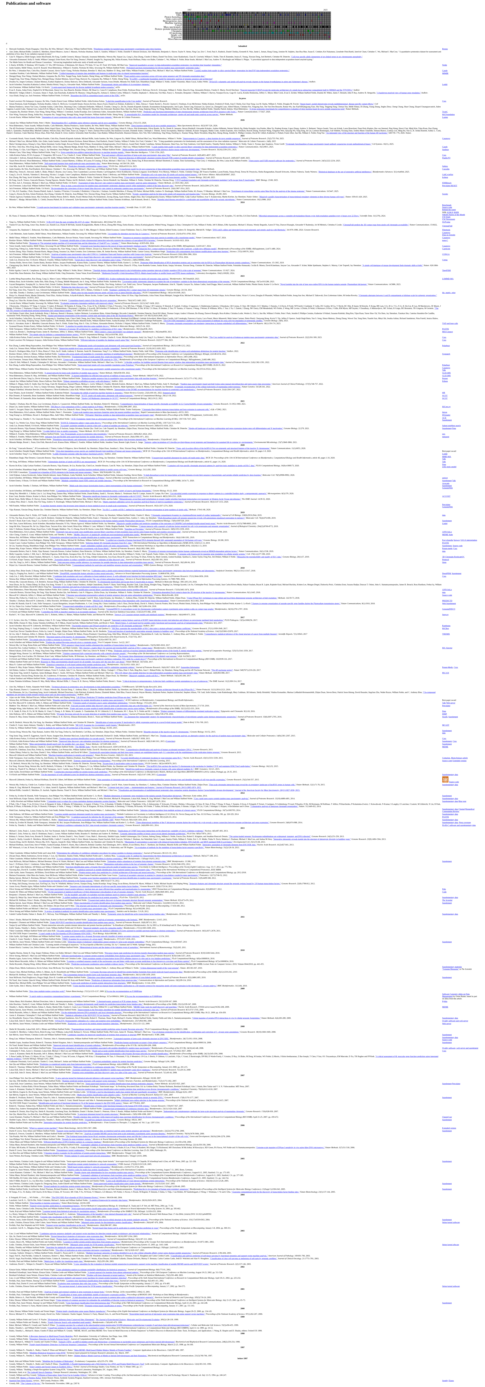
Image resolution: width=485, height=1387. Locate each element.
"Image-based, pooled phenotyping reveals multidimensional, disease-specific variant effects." (337, 104)
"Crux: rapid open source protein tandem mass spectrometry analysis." (221, 798)
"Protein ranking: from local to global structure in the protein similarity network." (116, 1220)
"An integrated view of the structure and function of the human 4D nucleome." (356, 133)
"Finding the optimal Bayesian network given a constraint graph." (71, 642)
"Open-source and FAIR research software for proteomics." (272, 161)
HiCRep (445, 628)
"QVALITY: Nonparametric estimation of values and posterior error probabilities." (88, 1021)
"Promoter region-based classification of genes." (103, 1306)
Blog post (462, 801)
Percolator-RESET (449, 186)
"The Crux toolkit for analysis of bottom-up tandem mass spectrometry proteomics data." (244, 337)
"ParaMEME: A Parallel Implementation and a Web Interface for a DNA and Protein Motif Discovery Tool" (102, 1364)
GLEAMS (446, 373)
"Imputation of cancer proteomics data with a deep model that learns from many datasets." (77, 117)
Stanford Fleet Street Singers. (20, 1381)
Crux (444, 101)
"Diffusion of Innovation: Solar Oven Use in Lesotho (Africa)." (62, 1375)
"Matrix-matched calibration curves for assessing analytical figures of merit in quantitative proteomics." (143, 502)
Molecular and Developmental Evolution (143, 1319)
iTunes (451, 1381)
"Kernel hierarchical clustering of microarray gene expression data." (77, 1236)
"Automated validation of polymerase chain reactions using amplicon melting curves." (114, 1145)
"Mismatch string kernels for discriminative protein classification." (107, 1222)
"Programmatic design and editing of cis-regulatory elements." (125, 84)
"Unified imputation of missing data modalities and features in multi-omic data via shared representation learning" (104, 73)
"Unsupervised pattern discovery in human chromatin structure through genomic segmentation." (126, 900)
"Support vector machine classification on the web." (66, 1225)
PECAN (445, 673)
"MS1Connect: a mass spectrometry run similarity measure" (118, 332)
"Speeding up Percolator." (134, 529)
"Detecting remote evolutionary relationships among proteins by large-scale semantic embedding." (106, 942)
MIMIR (445, 73)
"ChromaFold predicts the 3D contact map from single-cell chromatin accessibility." (376, 225)
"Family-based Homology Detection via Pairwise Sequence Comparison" (58, 1344)
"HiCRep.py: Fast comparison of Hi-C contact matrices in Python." (77, 407)
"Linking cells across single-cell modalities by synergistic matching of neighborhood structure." (95, 354)
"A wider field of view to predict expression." (60, 431)
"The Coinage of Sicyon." (30, 1383)
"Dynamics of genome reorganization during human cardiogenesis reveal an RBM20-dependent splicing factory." (193, 551)
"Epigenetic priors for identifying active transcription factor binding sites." (136, 914)
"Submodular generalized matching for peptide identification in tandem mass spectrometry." (85, 537)
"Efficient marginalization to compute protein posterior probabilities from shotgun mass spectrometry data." (103, 956)
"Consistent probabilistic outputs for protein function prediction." (117, 1061)
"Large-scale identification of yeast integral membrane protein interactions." (135, 1181)
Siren (444, 562)
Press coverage (465, 822)
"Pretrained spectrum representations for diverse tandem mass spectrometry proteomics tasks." (163, 68)
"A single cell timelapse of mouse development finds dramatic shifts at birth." (392, 265)
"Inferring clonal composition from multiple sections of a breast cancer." (168, 810)
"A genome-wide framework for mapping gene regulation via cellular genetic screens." (211, 554)
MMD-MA (446, 457)
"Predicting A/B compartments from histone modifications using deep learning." (197, 251)
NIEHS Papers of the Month (453, 215)
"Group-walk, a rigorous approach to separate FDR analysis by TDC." (91, 359)
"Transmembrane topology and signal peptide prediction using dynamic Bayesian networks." (107, 1029)
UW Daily (446, 217)
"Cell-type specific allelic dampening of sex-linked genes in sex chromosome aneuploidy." (327, 57)
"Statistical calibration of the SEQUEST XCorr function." (88, 1015)
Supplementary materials (452, 967)
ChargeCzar (447, 1117)
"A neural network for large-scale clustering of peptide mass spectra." (71, 373)
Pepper (445, 378)
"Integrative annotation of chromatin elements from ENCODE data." (229, 845)
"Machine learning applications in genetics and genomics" (71, 755)
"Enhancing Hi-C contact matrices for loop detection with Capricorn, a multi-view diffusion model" (177, 249)
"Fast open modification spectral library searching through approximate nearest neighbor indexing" (109, 590)
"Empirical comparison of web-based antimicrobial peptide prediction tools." (76, 664)
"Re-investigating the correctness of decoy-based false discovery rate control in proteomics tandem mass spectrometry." (98, 188)
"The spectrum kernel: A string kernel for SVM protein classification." (85, 1286)
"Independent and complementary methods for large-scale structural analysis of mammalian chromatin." (204, 1111)
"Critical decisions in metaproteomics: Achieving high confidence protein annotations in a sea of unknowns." (165, 681)
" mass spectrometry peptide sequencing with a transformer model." (111, 369)
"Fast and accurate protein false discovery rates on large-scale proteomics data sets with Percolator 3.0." (111, 706)
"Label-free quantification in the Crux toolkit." (123, 101)
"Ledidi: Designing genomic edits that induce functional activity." (78, 454)
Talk (444, 370)
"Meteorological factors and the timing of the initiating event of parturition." (109, 947)
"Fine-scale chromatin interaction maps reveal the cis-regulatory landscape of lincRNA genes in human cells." (252, 785)
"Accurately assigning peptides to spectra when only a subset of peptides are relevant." (94, 426)
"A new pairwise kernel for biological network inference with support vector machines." (90, 1078)
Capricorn (446, 249)
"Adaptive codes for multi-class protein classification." (87, 1170)
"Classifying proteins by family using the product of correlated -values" (76, 1328)
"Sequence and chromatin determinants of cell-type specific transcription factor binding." (104, 886)
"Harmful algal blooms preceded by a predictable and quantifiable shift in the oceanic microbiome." (196, 199)
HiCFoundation (448, 114)
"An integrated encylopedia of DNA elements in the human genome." (66, 881)
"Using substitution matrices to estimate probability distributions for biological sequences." (91, 1270)
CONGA (446, 254)
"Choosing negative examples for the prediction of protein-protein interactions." (75, 1153)
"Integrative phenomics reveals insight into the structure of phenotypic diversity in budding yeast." (312, 839)
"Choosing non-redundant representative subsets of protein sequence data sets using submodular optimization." (110, 595)
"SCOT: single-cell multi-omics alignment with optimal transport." (107, 396)
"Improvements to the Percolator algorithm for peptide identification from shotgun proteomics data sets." (118, 1010)
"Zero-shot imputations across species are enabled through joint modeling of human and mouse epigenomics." (99, 451)
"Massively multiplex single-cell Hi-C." (144, 676)
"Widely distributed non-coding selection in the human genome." (139, 1100)
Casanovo (446, 138)
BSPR (456, 212)
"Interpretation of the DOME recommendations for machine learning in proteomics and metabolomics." (155, 389)
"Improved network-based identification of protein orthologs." (77, 1045)
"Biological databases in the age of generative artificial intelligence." (345, 172)
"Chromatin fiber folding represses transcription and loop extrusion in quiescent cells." (175, 409)
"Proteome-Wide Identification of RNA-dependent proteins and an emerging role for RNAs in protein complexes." (195, 263)
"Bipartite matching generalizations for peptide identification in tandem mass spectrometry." (88, 700)
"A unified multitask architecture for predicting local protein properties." (90, 897)
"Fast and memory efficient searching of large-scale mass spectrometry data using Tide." (136, 155)
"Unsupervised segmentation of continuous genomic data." (126, 1109)
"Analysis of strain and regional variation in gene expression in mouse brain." (74, 1292)
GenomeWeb (447, 488)
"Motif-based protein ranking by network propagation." (89, 1167)
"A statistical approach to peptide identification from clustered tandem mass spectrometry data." (113, 870)
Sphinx (445, 166)
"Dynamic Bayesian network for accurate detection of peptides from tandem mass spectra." (92, 714)
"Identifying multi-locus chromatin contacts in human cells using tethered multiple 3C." (159, 769)
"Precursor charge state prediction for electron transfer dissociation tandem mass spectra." (139, 953)
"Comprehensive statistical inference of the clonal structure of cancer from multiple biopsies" (240, 634)
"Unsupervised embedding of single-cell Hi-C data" (82, 606)
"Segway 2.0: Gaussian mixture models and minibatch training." (139, 615)
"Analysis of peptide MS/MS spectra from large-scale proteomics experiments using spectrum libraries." (125, 1134)
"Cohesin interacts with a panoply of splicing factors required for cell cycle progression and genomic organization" (184, 526)
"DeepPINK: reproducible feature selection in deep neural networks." (87, 573)
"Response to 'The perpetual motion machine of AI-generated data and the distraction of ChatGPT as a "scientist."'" (75, 243)
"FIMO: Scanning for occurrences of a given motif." (82, 939)
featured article (169, 393)
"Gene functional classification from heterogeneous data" (88, 1303)
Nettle (444, 65)
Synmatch (446, 354)
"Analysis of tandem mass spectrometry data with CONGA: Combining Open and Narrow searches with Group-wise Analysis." (102, 254)
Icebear (445, 177)
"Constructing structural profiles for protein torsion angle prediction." (81, 772)
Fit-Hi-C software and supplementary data (459, 825)
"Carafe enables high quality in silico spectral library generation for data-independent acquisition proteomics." (194, 147)
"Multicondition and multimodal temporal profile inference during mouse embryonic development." (161, 149)
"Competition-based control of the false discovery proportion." (92, 300)
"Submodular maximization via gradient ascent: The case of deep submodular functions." (89, 579)
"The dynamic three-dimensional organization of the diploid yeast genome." (147, 656)
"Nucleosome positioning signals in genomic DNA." (143, 1097)
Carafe (444, 71)
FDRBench (446, 183)
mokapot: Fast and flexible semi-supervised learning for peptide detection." (74, 437)
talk (443, 392)
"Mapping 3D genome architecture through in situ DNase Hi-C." (170, 689)
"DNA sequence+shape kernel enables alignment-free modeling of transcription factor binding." (99, 645)
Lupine (445, 117)
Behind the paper (449, 210)
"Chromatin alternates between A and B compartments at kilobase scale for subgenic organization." (397, 295)
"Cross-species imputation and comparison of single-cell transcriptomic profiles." (156, 177)
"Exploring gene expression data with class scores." (77, 1283)
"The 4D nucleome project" (222, 670)
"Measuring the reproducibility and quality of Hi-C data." (259, 557)
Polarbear (446, 346)
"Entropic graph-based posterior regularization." (92, 761)
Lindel (444, 523)
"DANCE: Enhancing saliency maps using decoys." (81, 423)
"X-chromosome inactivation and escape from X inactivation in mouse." (125, 582)
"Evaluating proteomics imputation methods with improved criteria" (87, 303)
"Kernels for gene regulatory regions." (77, 1139)
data (443, 515)
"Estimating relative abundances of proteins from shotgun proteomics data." (137, 861)
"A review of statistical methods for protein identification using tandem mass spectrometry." (80, 911)
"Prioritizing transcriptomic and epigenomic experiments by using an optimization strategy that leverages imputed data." (99, 439)
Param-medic (447, 548)
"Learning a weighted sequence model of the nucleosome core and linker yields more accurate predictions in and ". (128, 961)
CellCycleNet (447, 174)
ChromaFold (447, 226)
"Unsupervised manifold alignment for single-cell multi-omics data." (178, 458)
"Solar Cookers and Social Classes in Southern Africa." (51, 1367)
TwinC (445, 112)
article (459, 758)
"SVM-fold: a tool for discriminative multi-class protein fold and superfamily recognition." (122, 1092)
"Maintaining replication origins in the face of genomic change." (128, 864)
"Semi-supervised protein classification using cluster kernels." (117, 1183)
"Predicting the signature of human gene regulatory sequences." (161, 1189)
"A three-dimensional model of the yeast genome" (159, 968)
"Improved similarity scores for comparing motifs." (103, 928)
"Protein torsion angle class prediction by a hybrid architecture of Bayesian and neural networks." (117, 872)
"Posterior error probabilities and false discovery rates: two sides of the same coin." (104, 1072)
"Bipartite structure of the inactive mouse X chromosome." (166, 732)
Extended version (459, 761)
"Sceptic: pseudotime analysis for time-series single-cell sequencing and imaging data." (166, 194)
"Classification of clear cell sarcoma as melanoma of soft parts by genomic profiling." (243, 1258)
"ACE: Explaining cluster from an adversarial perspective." (94, 419)
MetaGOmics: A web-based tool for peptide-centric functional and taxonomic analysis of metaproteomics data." (159, 623)
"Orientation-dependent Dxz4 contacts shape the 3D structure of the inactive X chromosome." (188, 592)
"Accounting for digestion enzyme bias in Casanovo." (128, 234)
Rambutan (446, 626)
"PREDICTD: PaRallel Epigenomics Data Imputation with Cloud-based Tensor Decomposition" (130, 601)
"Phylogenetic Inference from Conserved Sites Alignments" (71, 1319)
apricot (445, 478)
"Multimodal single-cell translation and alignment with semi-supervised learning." (109, 346)
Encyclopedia (447, 540)
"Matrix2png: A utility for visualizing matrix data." (64, 1261)
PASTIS (445, 329)
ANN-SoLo (447, 532)
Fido (444, 889)
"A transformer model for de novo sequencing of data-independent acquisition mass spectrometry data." (160, 169)
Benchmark (446, 205)
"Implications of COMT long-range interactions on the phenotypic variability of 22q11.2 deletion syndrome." (160, 831)
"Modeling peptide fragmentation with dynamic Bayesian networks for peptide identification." (131, 1054)
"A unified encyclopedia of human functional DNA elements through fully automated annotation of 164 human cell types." (154, 540)
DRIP (444, 714)
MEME (445, 747)
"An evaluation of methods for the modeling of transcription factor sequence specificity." (169, 847)
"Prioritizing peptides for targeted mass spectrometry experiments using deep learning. (127, 49)
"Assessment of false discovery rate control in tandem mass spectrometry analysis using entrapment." (118, 183)
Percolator (446, 505)
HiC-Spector (447, 648)
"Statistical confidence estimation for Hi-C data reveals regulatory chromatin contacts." (90, 825)
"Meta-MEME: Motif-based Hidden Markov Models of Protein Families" (103, 1350)
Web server (450, 703)
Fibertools (446, 230)
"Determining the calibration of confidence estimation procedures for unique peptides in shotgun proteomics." (99, 853)
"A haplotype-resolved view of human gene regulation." (398, 93)
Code (444, 892)
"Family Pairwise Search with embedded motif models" (69, 1322)
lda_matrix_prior (448, 293)
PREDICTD (447, 601)
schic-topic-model (449, 467)
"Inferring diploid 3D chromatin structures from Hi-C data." (109, 543)
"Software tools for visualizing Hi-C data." (63, 678)
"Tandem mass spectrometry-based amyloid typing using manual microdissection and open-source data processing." (226, 384)
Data (454, 428)
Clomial (461, 809)
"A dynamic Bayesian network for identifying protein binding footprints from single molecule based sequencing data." (136, 972)
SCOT (444, 396)
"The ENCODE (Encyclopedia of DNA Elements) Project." (75, 1197)
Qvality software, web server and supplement (460, 1048)
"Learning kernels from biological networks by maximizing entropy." (69, 1211)
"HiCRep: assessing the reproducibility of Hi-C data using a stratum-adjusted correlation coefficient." (151, 628)
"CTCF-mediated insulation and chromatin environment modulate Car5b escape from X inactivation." (215, 180)
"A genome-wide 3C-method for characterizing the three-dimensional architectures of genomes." (154, 856)
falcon (444, 412)
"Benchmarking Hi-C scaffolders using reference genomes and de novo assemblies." (84, 123)
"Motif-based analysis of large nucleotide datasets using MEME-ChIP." (86, 820)
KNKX (450, 212)
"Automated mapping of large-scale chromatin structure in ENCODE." (141, 1039)
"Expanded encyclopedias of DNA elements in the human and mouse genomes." (61, 472)
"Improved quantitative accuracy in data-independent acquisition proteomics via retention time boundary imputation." (175, 65)
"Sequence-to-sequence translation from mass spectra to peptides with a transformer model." (159, 238)
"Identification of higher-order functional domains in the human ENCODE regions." (116, 1106)
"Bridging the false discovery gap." (75, 287)
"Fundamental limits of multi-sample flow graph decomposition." (97, 357)
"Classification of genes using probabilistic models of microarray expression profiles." (92, 1295)
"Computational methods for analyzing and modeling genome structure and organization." (107, 565)
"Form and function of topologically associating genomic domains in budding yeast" (140, 631)
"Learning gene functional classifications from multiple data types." (92, 1281)
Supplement (447, 420)
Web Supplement (449, 603)
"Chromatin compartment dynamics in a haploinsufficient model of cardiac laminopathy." (186, 515)
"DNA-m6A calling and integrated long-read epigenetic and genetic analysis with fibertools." (249, 230)
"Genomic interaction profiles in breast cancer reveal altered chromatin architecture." (153, 834)
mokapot (445, 437)
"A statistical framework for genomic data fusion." (109, 1200)
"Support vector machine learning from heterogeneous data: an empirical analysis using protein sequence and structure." (103, 1131)
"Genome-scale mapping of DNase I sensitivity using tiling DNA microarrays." (290, 1147)
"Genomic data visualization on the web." (56, 1217)
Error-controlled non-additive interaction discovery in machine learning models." (93, 152)
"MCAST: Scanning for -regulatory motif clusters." (96, 725)
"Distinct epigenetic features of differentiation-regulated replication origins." (190, 711)
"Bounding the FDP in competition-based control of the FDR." (95, 95)
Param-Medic (447, 667)
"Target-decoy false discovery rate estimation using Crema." (98, 260)
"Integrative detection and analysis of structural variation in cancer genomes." (83, 587)
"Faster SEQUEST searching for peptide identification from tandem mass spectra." (82, 922)
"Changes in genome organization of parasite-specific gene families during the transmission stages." (296, 603)
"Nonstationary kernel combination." (70, 1150)
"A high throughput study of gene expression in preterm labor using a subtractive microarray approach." (113, 1297)
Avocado (445, 483)
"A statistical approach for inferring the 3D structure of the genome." (97, 817)
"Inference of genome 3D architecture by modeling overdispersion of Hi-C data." (90, 329)
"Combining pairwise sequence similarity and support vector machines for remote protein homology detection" (83, 1278)
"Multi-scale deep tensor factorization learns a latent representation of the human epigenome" (106, 486)
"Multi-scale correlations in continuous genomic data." (94, 1067)
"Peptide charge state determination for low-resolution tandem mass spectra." (104, 1172)
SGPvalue (446, 222)
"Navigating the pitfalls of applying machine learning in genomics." (97, 393)
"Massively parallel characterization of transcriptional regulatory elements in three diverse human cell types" (301, 197)
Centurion (446, 758)
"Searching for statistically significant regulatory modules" (68, 1247)
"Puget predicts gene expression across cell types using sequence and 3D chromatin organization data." (164, 76)
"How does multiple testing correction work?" (47, 991)
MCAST (445, 725)
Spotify (445, 1381)
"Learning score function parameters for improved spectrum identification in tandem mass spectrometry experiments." (126, 878)
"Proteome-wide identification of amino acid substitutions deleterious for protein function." (191, 351)
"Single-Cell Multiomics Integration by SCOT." (100, 398)
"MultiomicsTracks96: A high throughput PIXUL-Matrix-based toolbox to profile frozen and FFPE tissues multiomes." (148, 273)
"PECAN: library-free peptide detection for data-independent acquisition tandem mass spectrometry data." (156, 673)
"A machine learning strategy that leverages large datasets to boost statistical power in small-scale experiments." (84, 506)
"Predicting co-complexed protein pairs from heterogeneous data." (65, 1064)
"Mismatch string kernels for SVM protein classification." (92, 1245)
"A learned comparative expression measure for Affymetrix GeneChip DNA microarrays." (98, 1178)
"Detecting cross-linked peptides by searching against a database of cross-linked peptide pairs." (124, 977)
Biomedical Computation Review (458, 810)
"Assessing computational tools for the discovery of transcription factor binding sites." (265, 1192)
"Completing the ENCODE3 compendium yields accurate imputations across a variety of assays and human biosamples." (104, 491)
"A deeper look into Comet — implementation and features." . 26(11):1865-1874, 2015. (154, 787)
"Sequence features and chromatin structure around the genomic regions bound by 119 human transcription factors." (235, 883)
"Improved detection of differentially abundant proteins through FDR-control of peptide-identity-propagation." (161, 158)
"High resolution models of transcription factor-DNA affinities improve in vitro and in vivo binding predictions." (126, 958)
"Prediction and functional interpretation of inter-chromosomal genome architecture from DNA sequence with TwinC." (190, 112)
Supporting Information (190, 667)
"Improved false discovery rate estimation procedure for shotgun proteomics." (89, 741)
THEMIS (446, 634)
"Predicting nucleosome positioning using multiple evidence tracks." (98, 964)
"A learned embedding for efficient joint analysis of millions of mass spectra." (101, 376)
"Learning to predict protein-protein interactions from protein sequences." (92, 1242)
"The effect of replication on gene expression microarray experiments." (83, 1250)
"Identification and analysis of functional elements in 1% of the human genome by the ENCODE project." (80, 1103)
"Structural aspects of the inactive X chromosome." (66, 637)
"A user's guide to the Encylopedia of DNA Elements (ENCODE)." (65, 933)
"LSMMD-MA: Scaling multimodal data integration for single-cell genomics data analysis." (133, 279)
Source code (447, 207)
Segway (457, 540)
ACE (444, 418)
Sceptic (445, 194)
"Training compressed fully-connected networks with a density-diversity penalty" (94, 653)
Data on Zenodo (448, 235)
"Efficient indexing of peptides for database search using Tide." (105, 340)
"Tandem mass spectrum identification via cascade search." (82, 738)
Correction (170, 741)
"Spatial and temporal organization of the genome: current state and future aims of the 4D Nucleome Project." (90, 316)
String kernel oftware (450, 1245)
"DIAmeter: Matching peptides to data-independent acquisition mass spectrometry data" (119, 415)
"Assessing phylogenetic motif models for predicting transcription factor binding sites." (108, 1004)
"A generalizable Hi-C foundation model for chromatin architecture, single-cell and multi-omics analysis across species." (171, 114)
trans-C (445, 240)
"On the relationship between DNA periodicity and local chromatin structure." (92, 1012)
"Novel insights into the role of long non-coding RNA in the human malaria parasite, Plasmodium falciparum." (324, 284)
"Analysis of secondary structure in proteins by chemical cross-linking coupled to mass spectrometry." (158, 875)
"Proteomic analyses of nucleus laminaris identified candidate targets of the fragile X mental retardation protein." (158, 651)
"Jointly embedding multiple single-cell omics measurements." (104, 546)
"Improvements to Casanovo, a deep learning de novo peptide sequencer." (212, 138)
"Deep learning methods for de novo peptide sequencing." (154, 126)
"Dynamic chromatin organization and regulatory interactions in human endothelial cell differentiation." (207, 323)
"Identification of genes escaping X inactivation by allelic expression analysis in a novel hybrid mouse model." (139, 722)
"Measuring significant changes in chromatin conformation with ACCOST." (112, 496)
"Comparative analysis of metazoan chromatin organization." (274, 806)
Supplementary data (450, 774)
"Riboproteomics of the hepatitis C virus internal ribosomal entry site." (104, 1214)
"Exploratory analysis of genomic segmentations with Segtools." (112, 920)
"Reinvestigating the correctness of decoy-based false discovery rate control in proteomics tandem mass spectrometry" (97, 257)
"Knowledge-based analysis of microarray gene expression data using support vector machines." (167, 1314)
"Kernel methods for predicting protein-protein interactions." (67, 1186)
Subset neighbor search (451, 426)
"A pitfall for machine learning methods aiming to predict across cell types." (98, 469)
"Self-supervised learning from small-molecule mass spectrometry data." (72, 163)
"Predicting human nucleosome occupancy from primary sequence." (141, 1042)
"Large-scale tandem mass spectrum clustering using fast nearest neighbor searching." (106, 412)
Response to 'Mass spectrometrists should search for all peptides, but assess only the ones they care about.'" (83, 662)
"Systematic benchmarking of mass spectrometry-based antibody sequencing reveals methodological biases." (328, 144)
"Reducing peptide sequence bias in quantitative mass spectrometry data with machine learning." (119, 378)
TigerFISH (446, 270)
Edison (445, 381)
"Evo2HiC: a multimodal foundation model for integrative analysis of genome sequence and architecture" (171, 79)
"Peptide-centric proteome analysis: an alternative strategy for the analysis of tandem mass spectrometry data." (203, 736)
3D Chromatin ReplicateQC (453, 557)
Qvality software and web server (455, 1021)
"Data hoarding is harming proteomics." (45, 1203)
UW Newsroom (448, 219)
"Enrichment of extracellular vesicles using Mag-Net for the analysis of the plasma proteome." (268, 191)
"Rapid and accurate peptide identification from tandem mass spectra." (119, 1051)
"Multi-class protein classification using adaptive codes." (98, 1095)
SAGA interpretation (468, 540)
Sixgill (444, 717)
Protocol (445, 560)
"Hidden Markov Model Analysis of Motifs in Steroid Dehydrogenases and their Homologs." (111, 1356)
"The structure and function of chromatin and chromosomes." (99, 906)
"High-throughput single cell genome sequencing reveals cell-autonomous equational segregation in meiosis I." (201, 518)
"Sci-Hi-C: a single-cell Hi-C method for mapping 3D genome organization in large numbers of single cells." (145, 510)
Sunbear (445, 149)
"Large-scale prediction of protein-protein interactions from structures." (98, 983)
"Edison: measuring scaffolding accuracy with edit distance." (87, 381)
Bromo (445, 49)
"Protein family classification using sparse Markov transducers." (81, 1239)
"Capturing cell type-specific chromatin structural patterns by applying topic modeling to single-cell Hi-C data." (211, 466)
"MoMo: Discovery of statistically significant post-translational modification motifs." (106, 535)
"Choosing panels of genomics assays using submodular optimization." (100, 703)
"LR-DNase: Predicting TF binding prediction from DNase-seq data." (103, 697)
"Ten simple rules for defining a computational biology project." (54, 334)
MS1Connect (447, 332)
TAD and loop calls (450, 323)
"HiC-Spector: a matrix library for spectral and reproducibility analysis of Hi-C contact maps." (116, 648)
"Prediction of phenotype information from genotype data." (114, 980)
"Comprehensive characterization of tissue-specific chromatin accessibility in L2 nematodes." (166, 404)
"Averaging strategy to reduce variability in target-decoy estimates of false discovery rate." (89, 560)
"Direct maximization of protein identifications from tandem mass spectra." (103, 903)
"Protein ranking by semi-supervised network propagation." (87, 1156)
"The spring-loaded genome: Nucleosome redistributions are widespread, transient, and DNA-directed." (270, 836)
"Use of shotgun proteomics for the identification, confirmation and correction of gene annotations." (196, 1032)
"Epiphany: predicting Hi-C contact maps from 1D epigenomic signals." (137, 290)
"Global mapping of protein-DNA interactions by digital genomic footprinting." (226, 1018)
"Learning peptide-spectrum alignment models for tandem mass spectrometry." (85, 814)
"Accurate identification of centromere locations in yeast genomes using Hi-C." (151, 758)
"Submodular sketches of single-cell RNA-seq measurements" (72, 462)
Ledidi (444, 84)
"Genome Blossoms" (450, 969)
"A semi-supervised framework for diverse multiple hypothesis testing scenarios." (83, 87)
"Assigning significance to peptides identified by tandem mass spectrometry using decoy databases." (111, 1070)
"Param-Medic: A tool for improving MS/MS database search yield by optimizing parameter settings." (95, 667)
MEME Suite (447, 535)
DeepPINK (446, 573)
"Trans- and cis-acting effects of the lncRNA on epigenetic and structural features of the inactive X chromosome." (223, 448)
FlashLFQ (446, 158)
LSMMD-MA (448, 279)
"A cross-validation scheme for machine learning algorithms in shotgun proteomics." (89, 859)
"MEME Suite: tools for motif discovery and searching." (155, 1007)
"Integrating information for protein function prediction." (65, 1122)
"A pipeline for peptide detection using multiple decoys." (87, 326)
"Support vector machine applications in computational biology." (55, 1206)
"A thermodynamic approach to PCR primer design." (117, 1001)
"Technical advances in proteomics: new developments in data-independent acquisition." (86, 687)
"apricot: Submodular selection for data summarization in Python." (78, 478)
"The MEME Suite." (83, 747)
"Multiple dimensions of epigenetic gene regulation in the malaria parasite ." (143, 796)
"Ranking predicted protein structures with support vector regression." (89, 1081)
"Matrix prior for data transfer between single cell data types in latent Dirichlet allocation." (106, 293)
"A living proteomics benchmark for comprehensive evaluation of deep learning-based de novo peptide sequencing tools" (297, 109)
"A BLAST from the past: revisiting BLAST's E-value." (68, 222)
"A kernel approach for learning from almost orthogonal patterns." (113, 1272)
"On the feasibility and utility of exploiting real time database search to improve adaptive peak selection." (105, 895)
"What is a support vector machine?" (43, 1128)
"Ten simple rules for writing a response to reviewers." (50, 639)
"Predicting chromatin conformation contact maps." (88, 166)
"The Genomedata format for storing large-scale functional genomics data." (92, 975)
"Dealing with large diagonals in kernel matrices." (106, 1275)
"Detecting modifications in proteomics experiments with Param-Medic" (81, 548)
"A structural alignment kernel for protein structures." (98, 1114)
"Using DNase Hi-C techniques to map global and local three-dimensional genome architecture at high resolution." (232, 598)
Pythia (444, 1001)
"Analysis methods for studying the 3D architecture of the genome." (65, 728)
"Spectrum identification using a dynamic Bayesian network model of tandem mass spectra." (102, 867)
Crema (444, 260)
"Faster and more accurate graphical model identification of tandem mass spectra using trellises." (107, 708)
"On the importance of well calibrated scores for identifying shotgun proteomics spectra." (76, 774)
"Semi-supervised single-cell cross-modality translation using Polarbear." (106, 365)
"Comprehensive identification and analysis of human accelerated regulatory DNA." (159, 750)
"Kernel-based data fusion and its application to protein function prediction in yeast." (125, 1228)
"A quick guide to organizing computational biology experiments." (55, 996)
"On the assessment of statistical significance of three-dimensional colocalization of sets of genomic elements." (91, 892)
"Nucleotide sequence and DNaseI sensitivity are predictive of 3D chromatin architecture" (107, 626)
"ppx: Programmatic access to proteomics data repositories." (84, 434)
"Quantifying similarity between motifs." (100, 1120)
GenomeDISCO (448, 609)
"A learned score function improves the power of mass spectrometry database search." (114, 246)
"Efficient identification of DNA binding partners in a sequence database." (72, 1142)
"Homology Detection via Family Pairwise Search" (49, 1339)
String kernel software (451, 1222)
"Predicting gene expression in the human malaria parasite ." (112, 521)
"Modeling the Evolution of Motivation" (58, 1361)
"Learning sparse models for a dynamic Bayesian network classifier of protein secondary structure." (100, 936)
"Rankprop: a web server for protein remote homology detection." (93, 1024)
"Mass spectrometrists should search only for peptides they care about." (57, 744)
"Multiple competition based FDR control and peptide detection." (87, 481)
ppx (443, 434)
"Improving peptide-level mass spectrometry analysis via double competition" (89, 348)
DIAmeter (446, 415)
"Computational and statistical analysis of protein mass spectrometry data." (78, 908)
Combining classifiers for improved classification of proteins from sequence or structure (102, 1035)
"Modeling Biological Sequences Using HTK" (47, 1353)
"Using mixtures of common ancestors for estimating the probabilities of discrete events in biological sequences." (100, 1300)
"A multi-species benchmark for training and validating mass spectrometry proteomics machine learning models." (81, 207)
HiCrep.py (446, 407)
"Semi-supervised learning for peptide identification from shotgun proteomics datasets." (119, 1084)
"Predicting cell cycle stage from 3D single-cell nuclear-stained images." (169, 174)
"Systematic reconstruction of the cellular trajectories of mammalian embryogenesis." (207, 387)
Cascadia (445, 169)
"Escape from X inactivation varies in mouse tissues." (123, 763)
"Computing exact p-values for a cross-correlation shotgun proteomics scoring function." (82, 801)
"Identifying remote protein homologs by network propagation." (92, 1164)
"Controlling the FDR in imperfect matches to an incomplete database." (69, 612)
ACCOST (446, 496)
